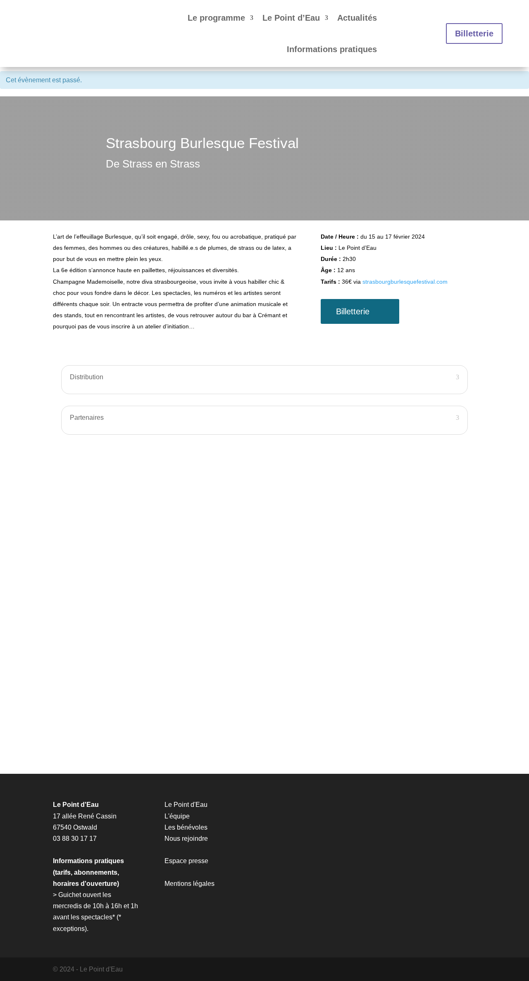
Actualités (357, 17)
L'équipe (177, 816)
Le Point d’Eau (291, 17)
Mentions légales (189, 883)
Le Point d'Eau (185, 804)
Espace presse (186, 860)
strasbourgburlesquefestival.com (405, 281)
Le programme (216, 17)
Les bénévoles (185, 827)
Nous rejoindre (186, 838)
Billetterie (474, 33)
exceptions (69, 928)
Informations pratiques (332, 49)
